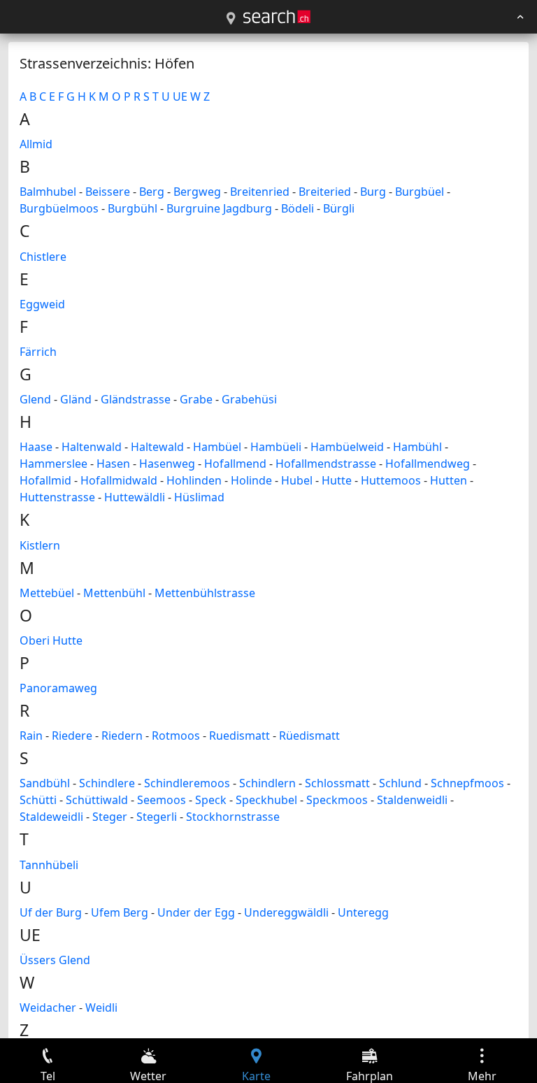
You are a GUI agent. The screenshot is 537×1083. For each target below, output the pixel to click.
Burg (373, 191)
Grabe (196, 399)
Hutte (337, 480)
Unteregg (363, 912)
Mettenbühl (114, 593)
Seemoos (161, 800)
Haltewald (157, 446)
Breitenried (259, 191)
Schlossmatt (337, 783)
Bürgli (339, 208)
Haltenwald (92, 446)
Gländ (76, 399)
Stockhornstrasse (233, 816)
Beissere (107, 191)
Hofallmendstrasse (325, 463)
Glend (35, 399)
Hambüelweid (347, 446)
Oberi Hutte (51, 640)
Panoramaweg (58, 688)
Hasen (113, 463)
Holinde (251, 480)
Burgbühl (132, 208)
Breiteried (325, 191)
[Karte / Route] (231, 19)
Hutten (448, 480)
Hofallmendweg (427, 463)
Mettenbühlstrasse (205, 593)
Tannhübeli (49, 865)
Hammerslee (53, 463)
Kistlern (40, 545)
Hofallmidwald (118, 480)
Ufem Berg (119, 912)
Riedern (122, 735)
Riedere (72, 735)
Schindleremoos (187, 783)
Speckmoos (337, 800)
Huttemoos (391, 480)
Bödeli (297, 208)
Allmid (36, 144)
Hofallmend (235, 463)
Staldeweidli (51, 816)
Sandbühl (45, 783)
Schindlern (267, 783)
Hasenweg (167, 463)
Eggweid (42, 304)
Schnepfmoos (467, 783)
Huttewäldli (134, 497)
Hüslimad (199, 497)
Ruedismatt (239, 735)
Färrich (38, 351)
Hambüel (217, 446)
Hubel (297, 480)
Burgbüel (419, 191)
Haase (36, 446)
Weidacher (48, 1007)
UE (180, 96)
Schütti (38, 800)
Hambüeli (275, 446)
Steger (109, 816)
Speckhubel (266, 800)
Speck (211, 800)
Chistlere (43, 256)
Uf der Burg (51, 912)
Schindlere (107, 783)
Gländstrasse (136, 399)
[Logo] (276, 17)
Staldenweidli (412, 800)
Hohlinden (194, 480)
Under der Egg (196, 912)
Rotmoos (176, 735)
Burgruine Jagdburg (219, 208)
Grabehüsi (249, 399)
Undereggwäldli (286, 912)
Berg (151, 191)
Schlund (400, 783)
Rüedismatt (309, 735)
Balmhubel (48, 191)
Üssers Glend (55, 960)
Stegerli (156, 816)
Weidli (101, 1007)
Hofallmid (45, 480)
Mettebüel (47, 593)
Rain (31, 735)
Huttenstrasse (57, 497)
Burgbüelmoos (59, 208)
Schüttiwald (97, 800)
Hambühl (417, 446)
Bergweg (197, 191)
